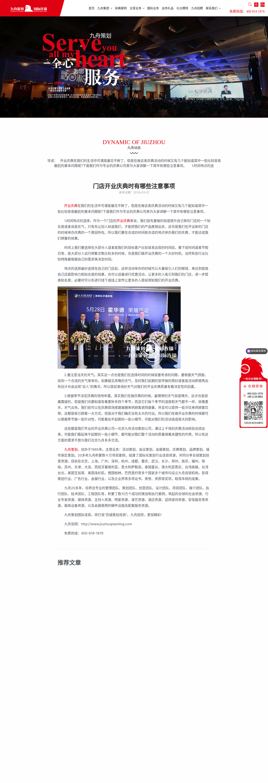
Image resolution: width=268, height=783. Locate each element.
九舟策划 (71, 449)
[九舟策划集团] (32, 8)
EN (263, 4)
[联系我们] (6, 123)
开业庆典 (70, 206)
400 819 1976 (255, 11)
